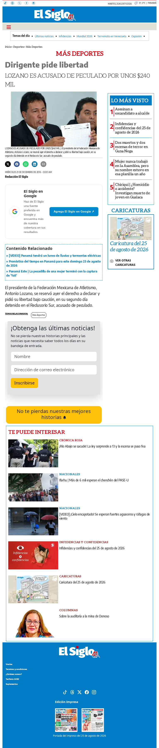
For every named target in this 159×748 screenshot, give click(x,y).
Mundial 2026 (84, 36)
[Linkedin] (34, 163)
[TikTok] (7, 3)
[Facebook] (28, 3)
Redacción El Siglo (16, 176)
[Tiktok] (65, 691)
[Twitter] (8, 163)
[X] (21, 3)
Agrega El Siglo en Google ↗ (74, 211)
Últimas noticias (44, 36)
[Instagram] (35, 3)
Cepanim (136, 36)
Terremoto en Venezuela (111, 36)
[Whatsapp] (26, 163)
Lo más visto (129, 100)
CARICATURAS (130, 210)
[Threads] (14, 3)
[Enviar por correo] (43, 163)
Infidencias (65, 36)
